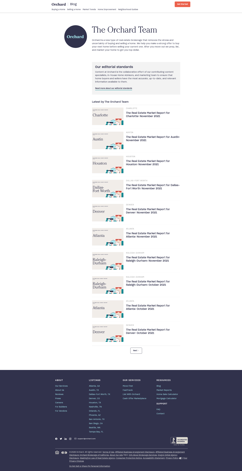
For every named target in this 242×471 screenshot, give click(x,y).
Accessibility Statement (154, 458)
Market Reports (164, 390)
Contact (160, 414)
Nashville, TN (95, 407)
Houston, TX (95, 403)
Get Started (182, 4)
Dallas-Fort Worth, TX (99, 394)
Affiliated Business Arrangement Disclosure (135, 452)
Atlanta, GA (94, 386)
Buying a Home (58, 9)
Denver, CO (94, 398)
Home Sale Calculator (167, 394)
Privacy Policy (172, 458)
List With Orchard (131, 394)
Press (58, 398)
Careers (59, 403)
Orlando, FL (94, 411)
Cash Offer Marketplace (134, 398)
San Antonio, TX (96, 419)
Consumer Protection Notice (129, 458)
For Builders (61, 407)
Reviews (59, 394)
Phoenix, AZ (95, 415)
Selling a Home (74, 9)
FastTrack (128, 390)
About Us (59, 390)
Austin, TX (94, 390)
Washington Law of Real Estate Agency (97, 458)
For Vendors (61, 411)
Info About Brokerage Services (143, 455)
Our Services (61, 386)
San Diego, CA (96, 423)
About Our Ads (116, 455)
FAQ (158, 409)
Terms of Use (108, 452)
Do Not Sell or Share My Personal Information (89, 466)
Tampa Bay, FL (96, 432)
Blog (73, 4)
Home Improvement (107, 9)
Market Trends (89, 9)
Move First (128, 386)
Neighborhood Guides (128, 9)
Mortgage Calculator (167, 398)
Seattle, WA (94, 428)
